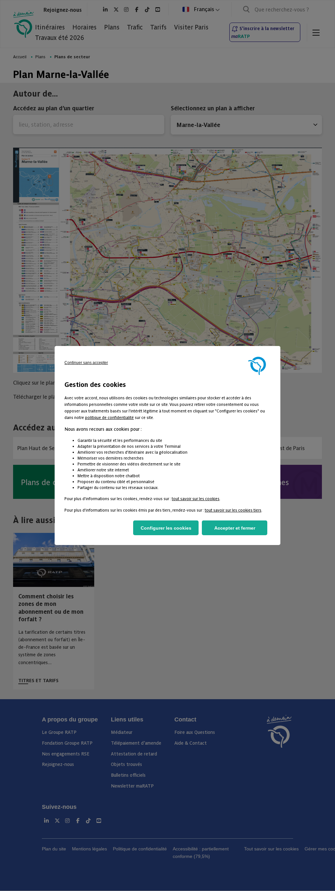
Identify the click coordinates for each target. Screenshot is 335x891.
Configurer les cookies (166, 528)
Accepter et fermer (234, 528)
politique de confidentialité (109, 417)
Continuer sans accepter (86, 362)
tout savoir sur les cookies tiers (233, 509)
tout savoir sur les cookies (196, 498)
